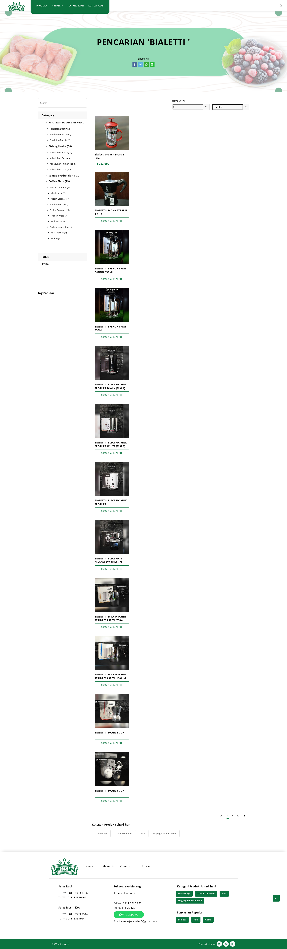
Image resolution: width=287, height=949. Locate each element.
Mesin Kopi (101, 833)
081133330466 (77, 897)
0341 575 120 (127, 907)
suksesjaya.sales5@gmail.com (139, 921)
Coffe (208, 919)
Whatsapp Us (130, 914)
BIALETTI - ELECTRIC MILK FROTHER (111, 502)
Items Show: (178, 100)
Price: (45, 263)
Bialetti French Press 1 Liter (109, 156)
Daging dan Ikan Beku (164, 833)
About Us (108, 866)
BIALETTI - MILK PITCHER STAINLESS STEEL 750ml (110, 618)
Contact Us (127, 866)
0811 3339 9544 (78, 914)
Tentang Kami (75, 5)
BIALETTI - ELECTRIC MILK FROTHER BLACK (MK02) (111, 386)
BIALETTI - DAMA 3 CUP (109, 790)
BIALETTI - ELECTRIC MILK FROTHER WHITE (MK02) (111, 444)
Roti (143, 833)
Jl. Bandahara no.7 (125, 893)
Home (89, 866)
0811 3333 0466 (78, 893)
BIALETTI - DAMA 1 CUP (109, 732)
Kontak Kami (96, 5)
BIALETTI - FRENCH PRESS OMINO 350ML (111, 270)
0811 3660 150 (132, 903)
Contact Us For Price (111, 220)
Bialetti (182, 919)
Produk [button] (41, 5)
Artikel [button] (56, 5)
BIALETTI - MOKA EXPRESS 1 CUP (111, 212)
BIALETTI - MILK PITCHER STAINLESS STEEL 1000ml (110, 676)
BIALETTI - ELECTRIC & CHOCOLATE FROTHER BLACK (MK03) (109, 560)
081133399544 (77, 918)
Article (146, 866)
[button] (281, 5)
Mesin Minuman (123, 833)
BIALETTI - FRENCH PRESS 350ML (111, 328)
